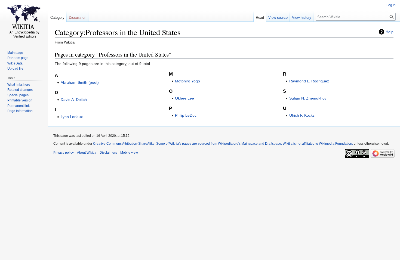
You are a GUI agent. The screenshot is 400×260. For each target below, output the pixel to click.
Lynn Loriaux (72, 116)
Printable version (19, 100)
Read (260, 18)
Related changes (20, 90)
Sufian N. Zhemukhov (308, 98)
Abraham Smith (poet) (80, 82)
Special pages (18, 95)
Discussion (77, 18)
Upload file (15, 68)
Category (57, 18)
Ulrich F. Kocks (302, 115)
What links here (18, 84)
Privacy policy (63, 152)
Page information (20, 111)
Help (389, 32)
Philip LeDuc (185, 115)
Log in (391, 5)
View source (278, 18)
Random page (18, 58)
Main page (15, 53)
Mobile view (129, 152)
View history (301, 18)
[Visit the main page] (24, 22)
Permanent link (18, 106)
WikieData (15, 63)
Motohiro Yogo (187, 81)
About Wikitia (86, 152)
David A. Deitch (74, 99)
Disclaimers (108, 152)
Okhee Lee (184, 98)
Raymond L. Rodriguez (309, 81)
